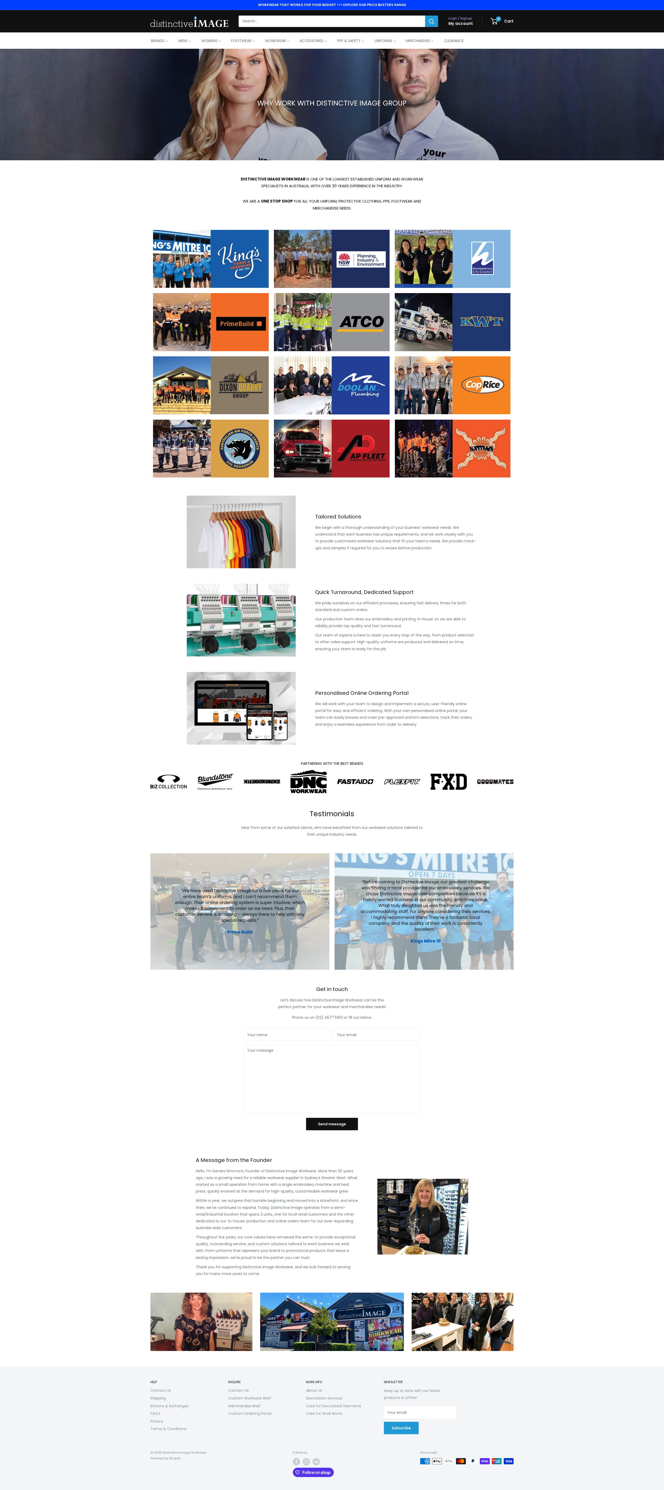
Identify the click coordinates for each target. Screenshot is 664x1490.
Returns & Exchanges (169, 1406)
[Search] (431, 21)
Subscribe (401, 1428)
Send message (332, 1124)
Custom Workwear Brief (249, 1398)
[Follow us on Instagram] (306, 1461)
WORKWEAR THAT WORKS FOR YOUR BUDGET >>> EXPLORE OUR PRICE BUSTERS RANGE (332, 4)
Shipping (158, 1398)
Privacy (156, 1421)
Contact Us (160, 1390)
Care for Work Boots (324, 1413)
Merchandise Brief (244, 1406)
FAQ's (155, 1413)
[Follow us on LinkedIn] (316, 1461)
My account (460, 23)
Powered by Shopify (165, 1458)
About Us (314, 1390)
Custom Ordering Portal (249, 1413)
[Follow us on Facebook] (296, 1461)
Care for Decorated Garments (333, 1406)
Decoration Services (324, 1398)
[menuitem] (159, 40)
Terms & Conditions (168, 1428)
